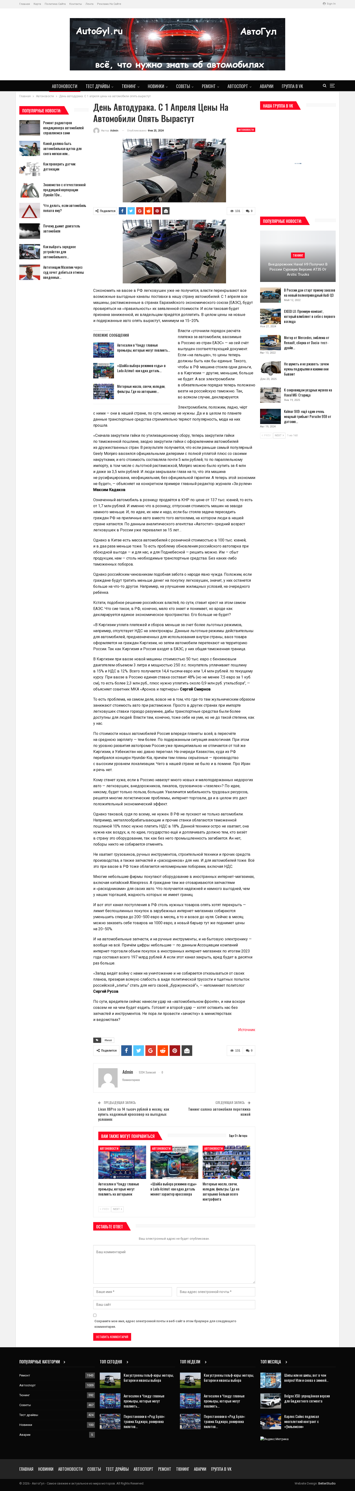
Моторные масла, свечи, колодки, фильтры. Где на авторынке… (141, 388)
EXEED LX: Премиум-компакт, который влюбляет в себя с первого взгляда (309, 316)
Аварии (266, 86)
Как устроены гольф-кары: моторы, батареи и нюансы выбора (149, 1377)
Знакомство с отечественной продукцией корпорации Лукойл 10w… (64, 189)
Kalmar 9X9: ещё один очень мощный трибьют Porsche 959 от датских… (307, 416)
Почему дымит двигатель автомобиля (61, 228)
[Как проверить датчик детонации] (29, 169)
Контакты (75, 4)
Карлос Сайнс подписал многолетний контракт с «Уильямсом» (301, 1421)
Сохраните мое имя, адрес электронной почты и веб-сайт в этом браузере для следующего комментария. (165, 1323)
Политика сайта (55, 4)
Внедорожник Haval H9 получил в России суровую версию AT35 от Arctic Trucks (297, 269)
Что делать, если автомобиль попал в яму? (64, 208)
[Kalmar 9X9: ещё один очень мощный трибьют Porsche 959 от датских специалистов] (270, 416)
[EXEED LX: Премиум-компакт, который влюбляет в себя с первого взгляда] (270, 316)
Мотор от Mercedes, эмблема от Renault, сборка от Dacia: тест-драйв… (306, 342)
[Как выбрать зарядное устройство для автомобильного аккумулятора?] (29, 252)
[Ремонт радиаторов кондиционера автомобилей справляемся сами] (29, 128)
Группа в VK (292, 86)
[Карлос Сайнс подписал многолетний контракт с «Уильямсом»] (270, 1421)
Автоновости (64, 86)
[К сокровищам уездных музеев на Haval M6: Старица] (270, 395)
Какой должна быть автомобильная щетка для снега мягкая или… (62, 148)
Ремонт (209, 86)
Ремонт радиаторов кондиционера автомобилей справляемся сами (63, 127)
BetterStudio (327, 1483)
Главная (24, 4)
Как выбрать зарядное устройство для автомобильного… (59, 251)
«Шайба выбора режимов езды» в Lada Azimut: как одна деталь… (141, 368)
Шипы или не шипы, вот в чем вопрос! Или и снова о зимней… (306, 1377)
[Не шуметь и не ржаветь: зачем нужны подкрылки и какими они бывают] (270, 369)
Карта (37, 4)
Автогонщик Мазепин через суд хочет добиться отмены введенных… (63, 272)
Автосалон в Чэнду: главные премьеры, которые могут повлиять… (143, 347)
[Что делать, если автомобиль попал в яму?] (29, 210)
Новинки (156, 86)
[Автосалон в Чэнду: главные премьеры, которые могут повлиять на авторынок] (103, 350)
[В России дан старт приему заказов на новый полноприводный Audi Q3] (270, 295)
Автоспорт (237, 86)
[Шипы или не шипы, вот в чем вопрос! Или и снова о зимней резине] (270, 1380)
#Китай (108, 1040)
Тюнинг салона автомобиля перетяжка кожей (219, 1111)
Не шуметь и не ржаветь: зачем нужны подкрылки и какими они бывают (306, 368)
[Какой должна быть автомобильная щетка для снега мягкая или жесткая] (29, 148)
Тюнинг (129, 86)
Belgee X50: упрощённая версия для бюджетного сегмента (307, 1398)
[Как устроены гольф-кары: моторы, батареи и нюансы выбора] (110, 1380)
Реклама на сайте (109, 4)
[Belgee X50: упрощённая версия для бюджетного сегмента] (270, 1401)
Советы (183, 86)
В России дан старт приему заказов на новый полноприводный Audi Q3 (309, 292)
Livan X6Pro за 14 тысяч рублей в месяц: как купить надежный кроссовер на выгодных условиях (133, 1114)
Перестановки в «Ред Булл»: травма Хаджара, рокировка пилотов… (144, 1421)
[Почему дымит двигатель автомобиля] (29, 231)
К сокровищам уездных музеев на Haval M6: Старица (308, 392)
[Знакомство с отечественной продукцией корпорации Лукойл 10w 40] (29, 190)
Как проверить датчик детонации (59, 166)
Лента (89, 4)
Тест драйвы (98, 86)
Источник (246, 1029)
